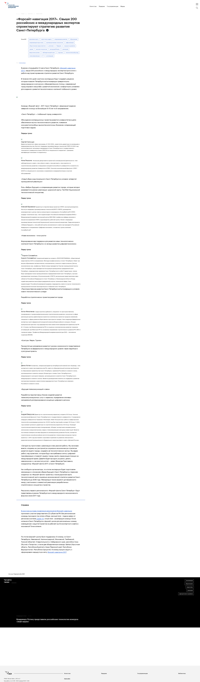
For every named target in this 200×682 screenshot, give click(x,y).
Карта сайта (67, 678)
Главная (22, 13)
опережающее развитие (60, 39)
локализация (189, 580)
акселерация (49, 56)
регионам (51, 46)
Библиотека (182, 673)
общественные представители (37, 46)
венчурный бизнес (55, 49)
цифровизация (70, 42)
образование (73, 39)
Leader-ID (40, 518)
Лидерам (58, 46)
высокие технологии (41, 49)
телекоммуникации (34, 56)
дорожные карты (33, 39)
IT (42, 56)
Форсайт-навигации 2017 (57, 552)
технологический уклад (72, 52)
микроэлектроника (34, 52)
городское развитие (69, 46)
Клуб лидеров (22, 62)
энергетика (190, 587)
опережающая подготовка (36, 42)
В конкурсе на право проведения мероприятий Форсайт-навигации (46, 510)
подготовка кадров (46, 39)
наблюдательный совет (48, 52)
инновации (65, 49)
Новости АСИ (39, 13)
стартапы (60, 52)
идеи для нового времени (186, 593)
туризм (31, 49)
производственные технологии (54, 42)
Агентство (67, 673)
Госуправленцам (142, 673)
